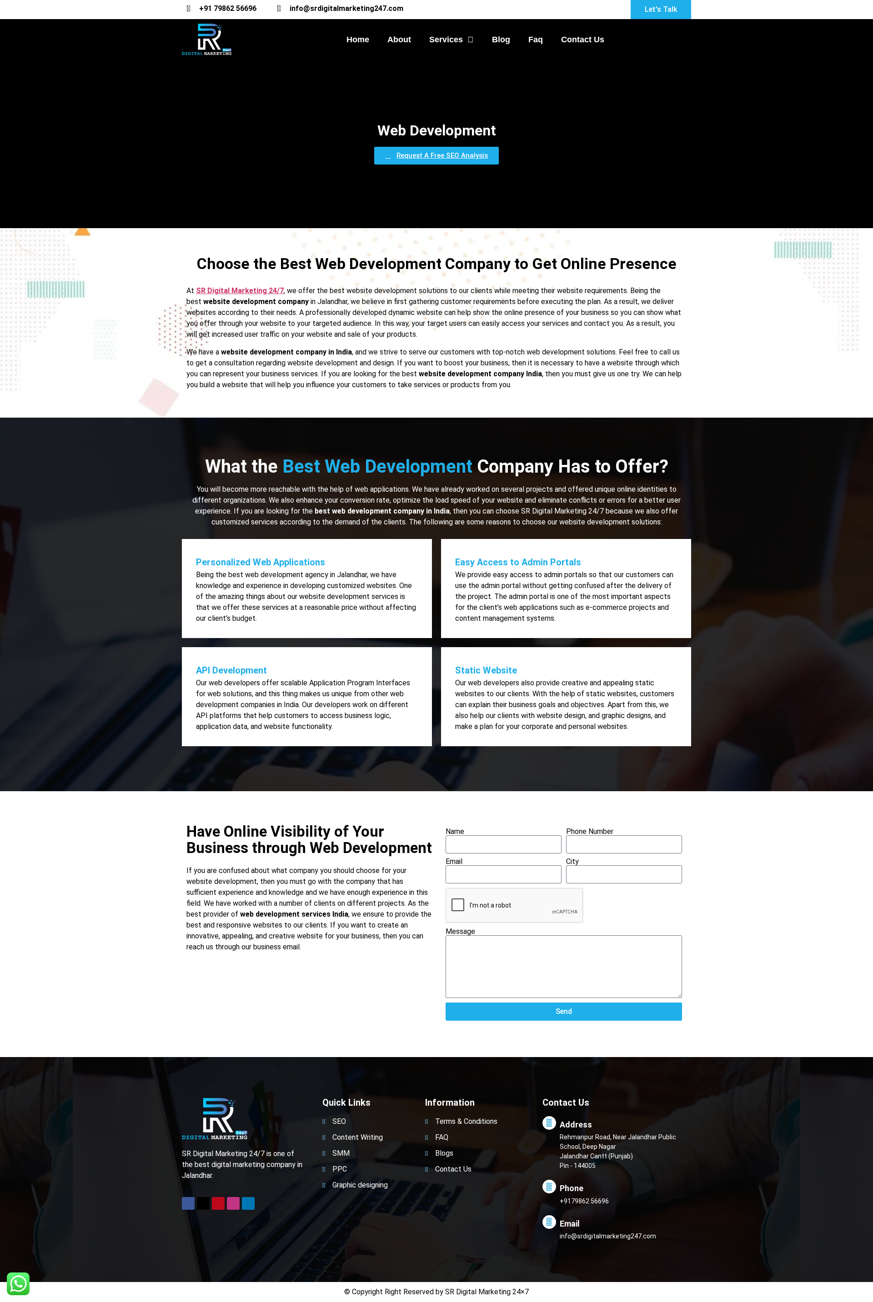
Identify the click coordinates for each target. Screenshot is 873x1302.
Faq (535, 39)
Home (357, 39)
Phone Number (589, 831)
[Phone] (549, 1186)
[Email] (549, 1222)
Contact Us (582, 39)
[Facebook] (188, 1203)
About (399, 39)
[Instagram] (233, 1203)
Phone (571, 1188)
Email (454, 861)
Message (460, 931)
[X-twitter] (203, 1203)
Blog (501, 39)
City (572, 861)
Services (446, 39)
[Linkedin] (248, 1203)
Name (455, 831)
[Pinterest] (218, 1203)
